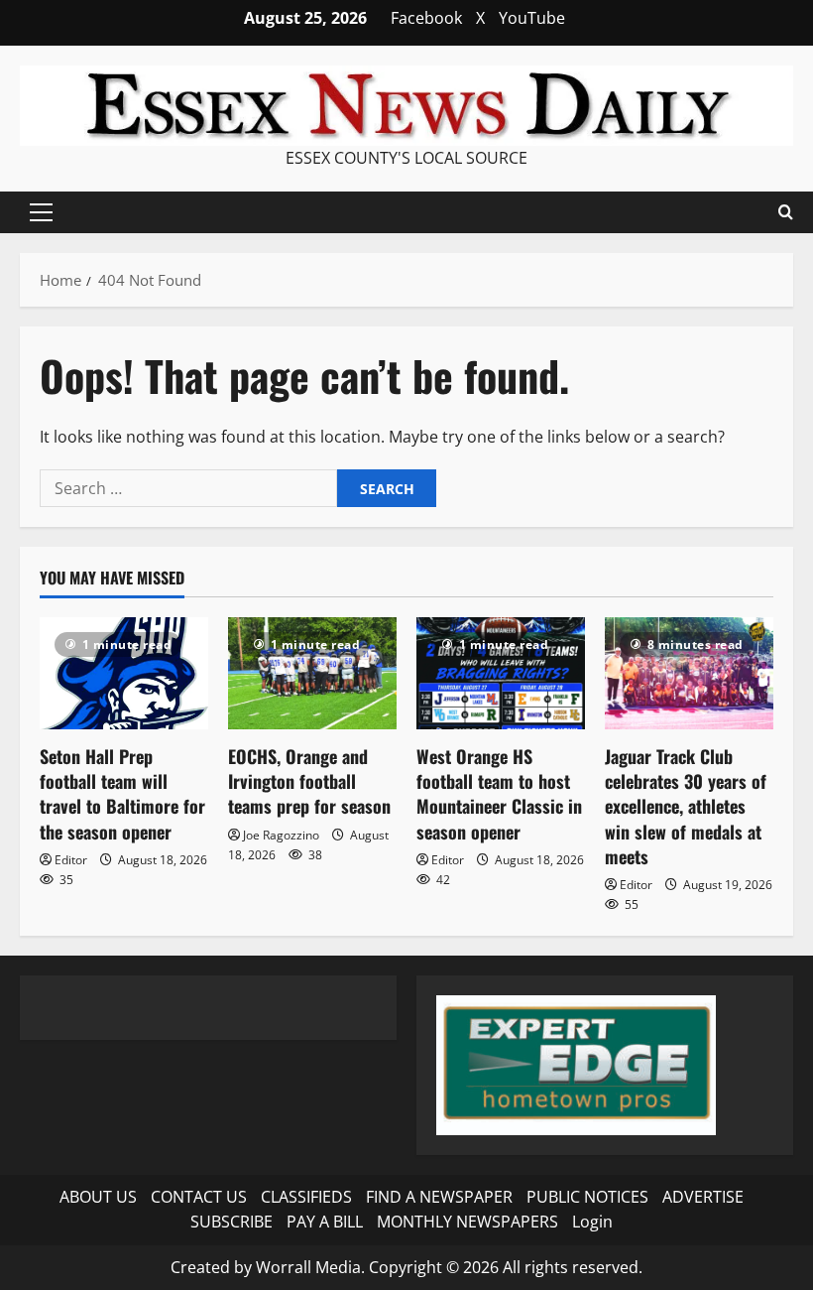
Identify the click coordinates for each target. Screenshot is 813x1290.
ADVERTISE (703, 1197)
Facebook (426, 18)
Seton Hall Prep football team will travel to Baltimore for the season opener (122, 793)
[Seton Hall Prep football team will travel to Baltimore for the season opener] (124, 673)
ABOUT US (98, 1197)
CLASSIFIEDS (306, 1197)
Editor (71, 859)
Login (592, 1221)
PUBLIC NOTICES (587, 1197)
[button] (41, 212)
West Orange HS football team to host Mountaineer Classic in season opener (499, 793)
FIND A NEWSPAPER (439, 1197)
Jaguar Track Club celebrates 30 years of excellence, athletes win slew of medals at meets (685, 806)
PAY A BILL (325, 1221)
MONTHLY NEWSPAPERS (467, 1221)
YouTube (532, 18)
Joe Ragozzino (281, 835)
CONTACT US (199, 1197)
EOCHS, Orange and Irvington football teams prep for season (309, 781)
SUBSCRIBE (231, 1221)
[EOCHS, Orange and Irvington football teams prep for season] (312, 673)
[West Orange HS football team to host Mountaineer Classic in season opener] (500, 673)
